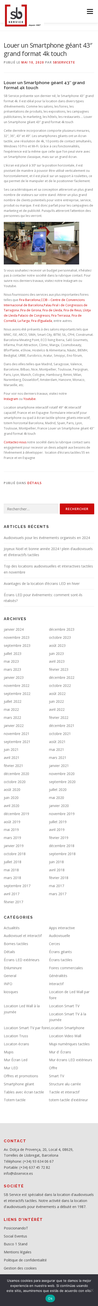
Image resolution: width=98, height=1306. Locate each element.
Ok (50, 1298)
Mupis (9, 1052)
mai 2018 (11, 869)
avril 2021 (11, 757)
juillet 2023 (12, 653)
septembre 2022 (17, 693)
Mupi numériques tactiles (69, 1044)
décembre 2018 (61, 845)
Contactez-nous (15, 442)
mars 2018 (12, 877)
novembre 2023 (16, 637)
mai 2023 (11, 661)
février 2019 (58, 837)
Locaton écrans (16, 1044)
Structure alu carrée (65, 1084)
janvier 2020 (59, 805)
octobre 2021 (60, 733)
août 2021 (57, 741)
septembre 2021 (17, 741)
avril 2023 (57, 661)
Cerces (54, 943)
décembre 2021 (61, 725)
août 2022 (57, 693)
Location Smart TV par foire (26, 1027)
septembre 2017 (17, 885)
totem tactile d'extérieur (68, 1099)
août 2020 (12, 789)
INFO (8, 983)
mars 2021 (57, 757)
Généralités (58, 975)
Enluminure (13, 967)
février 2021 (13, 765)
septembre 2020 (62, 781)
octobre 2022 (60, 685)
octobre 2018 (15, 853)
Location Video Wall (65, 1035)
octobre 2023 (60, 637)
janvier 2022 (14, 725)
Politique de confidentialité (25, 1260)
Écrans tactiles (60, 959)
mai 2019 (11, 829)
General (10, 975)
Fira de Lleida (52, 310)
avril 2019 (57, 829)
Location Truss (16, 1035)
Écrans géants (60, 951)
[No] (91, 1290)
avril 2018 (57, 869)
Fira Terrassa (60, 315)
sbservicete (64, 62)
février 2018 (58, 877)
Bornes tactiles (16, 943)
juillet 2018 (12, 861)
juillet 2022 (12, 701)
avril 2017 (11, 893)
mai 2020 (56, 797)
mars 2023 (12, 669)
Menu (89, 11)
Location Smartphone (66, 1027)
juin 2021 (11, 749)
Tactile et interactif (64, 1092)
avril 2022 (57, 709)
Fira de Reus (72, 310)
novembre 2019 (62, 813)
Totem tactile (15, 1099)
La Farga (24, 321)
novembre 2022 (16, 685)
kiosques (11, 991)
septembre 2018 (62, 853)
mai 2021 (56, 749)
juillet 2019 (58, 821)
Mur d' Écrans (60, 1052)
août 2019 (12, 821)
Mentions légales (17, 1252)
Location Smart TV (64, 1005)
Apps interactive (62, 927)
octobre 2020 (15, 781)
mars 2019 (12, 837)
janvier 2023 (14, 677)
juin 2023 (56, 653)
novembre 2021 (16, 733)
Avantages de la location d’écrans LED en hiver (42, 583)
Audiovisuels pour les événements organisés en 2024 (47, 537)
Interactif (56, 983)
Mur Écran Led (15, 1059)
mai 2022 (11, 709)
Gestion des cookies (20, 1268)
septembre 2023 (17, 645)
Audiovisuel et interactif (23, 935)
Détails (34, 483)
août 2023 (57, 645)
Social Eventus (15, 1236)
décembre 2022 (61, 677)
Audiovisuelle (59, 935)
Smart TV (56, 1076)
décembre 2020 (16, 773)
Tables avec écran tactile (24, 1092)
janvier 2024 (14, 629)
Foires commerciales (66, 967)
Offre (53, 1067)
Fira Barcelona (29, 300)
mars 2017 (57, 893)
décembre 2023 (61, 629)
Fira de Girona (30, 310)
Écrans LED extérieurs (21, 959)
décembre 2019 (16, 813)
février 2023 (58, 669)
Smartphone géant (19, 1084)
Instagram (11, 399)
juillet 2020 (58, 789)
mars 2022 (12, 717)
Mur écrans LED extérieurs (70, 1059)
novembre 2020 (62, 773)
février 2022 (58, 717)
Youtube (29, 399)
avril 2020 (11, 805)
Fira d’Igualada (41, 321)
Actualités (12, 927)
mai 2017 (56, 885)
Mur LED (11, 1067)
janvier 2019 (14, 845)
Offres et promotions (21, 1076)
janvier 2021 (59, 765)
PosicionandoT (16, 1228)
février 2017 (13, 901)
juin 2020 (11, 797)
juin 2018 (56, 861)
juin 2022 (56, 701)
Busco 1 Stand (15, 1244)
